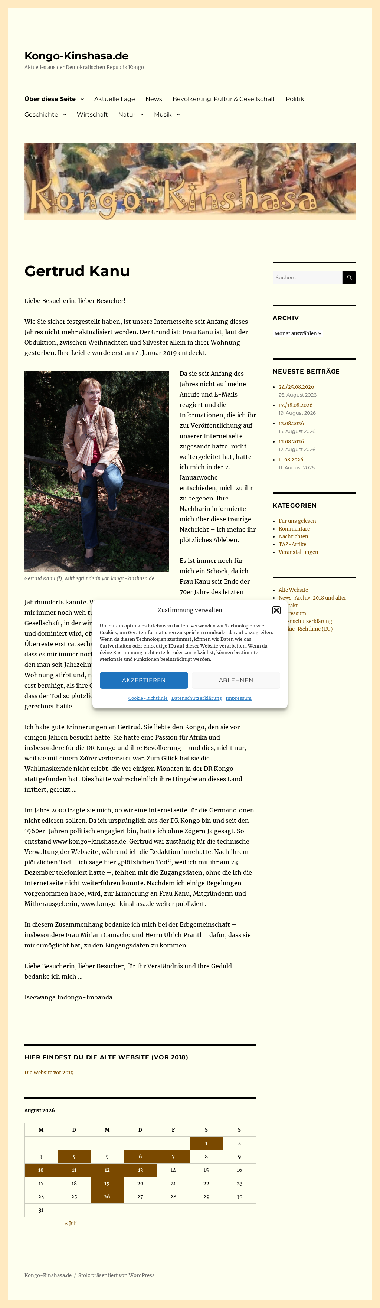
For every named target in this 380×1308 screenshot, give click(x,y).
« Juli (71, 1223)
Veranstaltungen (298, 552)
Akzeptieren (144, 680)
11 (74, 1170)
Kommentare (294, 529)
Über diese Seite (50, 98)
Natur (126, 114)
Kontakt (288, 606)
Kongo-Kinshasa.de (76, 55)
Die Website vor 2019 (49, 1073)
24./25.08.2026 (296, 387)
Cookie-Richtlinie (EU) (306, 629)
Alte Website (293, 590)
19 (107, 1183)
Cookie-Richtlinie (148, 698)
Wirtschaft (92, 114)
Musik (163, 114)
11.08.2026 (291, 460)
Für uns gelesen (297, 521)
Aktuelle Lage (114, 98)
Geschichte (41, 114)
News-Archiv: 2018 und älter (312, 598)
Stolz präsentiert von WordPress (116, 1275)
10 (41, 1170)
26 (107, 1197)
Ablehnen (236, 680)
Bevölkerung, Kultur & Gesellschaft (224, 98)
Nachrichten (293, 537)
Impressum (239, 698)
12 (107, 1170)
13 (140, 1170)
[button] (276, 610)
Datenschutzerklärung (196, 698)
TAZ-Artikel (293, 544)
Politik (295, 98)
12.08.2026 (291, 423)
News (153, 98)
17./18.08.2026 (296, 405)
